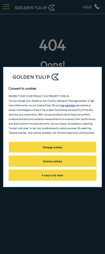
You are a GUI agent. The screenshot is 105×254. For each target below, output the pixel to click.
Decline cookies (52, 161)
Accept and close (52, 175)
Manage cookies (52, 147)
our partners (68, 105)
